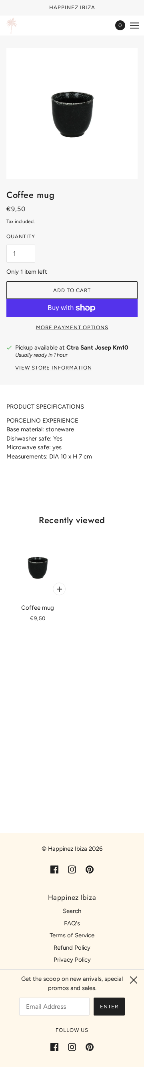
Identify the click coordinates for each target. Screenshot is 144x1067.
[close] (134, 980)
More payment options (72, 327)
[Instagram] (72, 1047)
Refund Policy (72, 947)
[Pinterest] (87, 1047)
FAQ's (72, 923)
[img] (54, 869)
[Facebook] (56, 1047)
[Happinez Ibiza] (11, 26)
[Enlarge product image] (72, 113)
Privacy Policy (72, 959)
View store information (53, 368)
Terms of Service (72, 935)
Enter (109, 1007)
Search (72, 911)
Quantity (20, 236)
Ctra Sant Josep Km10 (97, 347)
